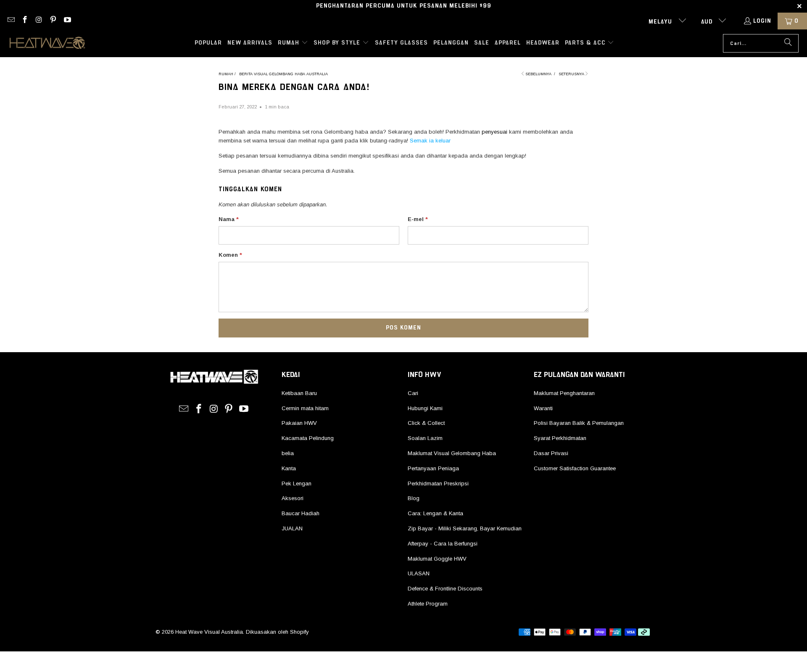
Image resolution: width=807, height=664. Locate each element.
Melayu (661, 22)
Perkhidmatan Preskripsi (438, 483)
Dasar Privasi (551, 453)
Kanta (289, 468)
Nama (229, 219)
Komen (230, 255)
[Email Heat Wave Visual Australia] (10, 21)
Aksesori (292, 498)
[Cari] (788, 43)
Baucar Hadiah (300, 513)
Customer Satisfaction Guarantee (575, 468)
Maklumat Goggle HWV (437, 559)
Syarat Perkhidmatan (560, 438)
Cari (413, 393)
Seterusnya (571, 74)
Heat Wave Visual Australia (209, 632)
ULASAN (419, 573)
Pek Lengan (296, 483)
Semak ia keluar (430, 140)
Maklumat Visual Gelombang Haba (452, 453)
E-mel (418, 219)
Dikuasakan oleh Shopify (277, 632)
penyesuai (494, 132)
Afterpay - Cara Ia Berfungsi (442, 543)
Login (762, 21)
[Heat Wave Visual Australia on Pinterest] (53, 21)
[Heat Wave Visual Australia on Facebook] (25, 21)
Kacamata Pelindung (308, 438)
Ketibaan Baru (299, 393)
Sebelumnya (538, 74)
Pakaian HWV (299, 423)
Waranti (543, 408)
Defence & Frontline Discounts (445, 588)
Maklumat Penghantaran (564, 393)
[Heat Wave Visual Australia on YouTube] (67, 21)
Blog (413, 498)
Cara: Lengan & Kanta (435, 513)
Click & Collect (426, 423)
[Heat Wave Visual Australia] (47, 43)
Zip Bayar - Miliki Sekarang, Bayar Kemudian (465, 528)
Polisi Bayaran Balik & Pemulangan (579, 423)
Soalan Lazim (425, 438)
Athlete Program (428, 604)
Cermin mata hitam (305, 408)
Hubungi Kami (425, 408)
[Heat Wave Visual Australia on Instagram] (38, 21)
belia (288, 453)
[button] (293, 43)
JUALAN (292, 528)
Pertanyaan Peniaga (433, 468)
